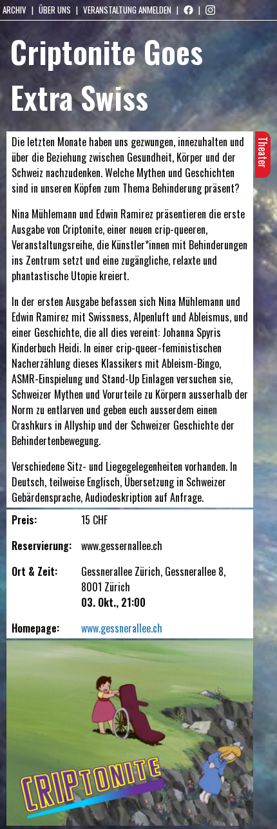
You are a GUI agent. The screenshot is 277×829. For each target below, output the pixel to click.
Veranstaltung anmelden (127, 9)
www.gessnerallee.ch (121, 628)
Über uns (55, 9)
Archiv (14, 9)
